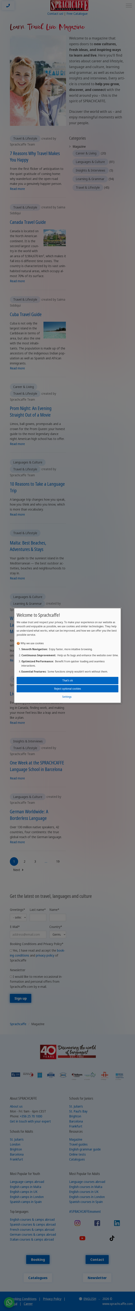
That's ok (67, 680)
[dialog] (67, 655)
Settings (67, 697)
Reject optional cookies (67, 688)
